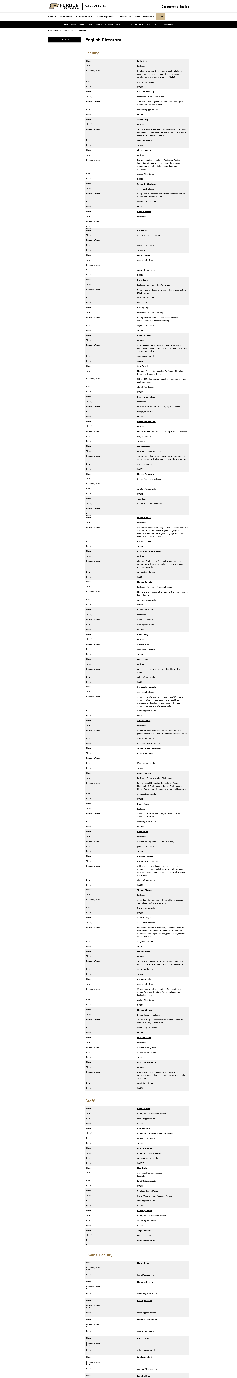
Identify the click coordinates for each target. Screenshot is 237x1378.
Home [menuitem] (66, 24)
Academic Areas (53, 30)
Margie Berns (143, 1263)
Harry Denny (142, 279)
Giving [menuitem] (160, 16)
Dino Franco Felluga (146, 396)
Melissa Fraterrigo (145, 474)
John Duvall (142, 366)
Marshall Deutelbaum (147, 1319)
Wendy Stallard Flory (146, 421)
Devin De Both (143, 1108)
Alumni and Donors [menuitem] (143, 16)
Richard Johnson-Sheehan (149, 551)
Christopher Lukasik (146, 686)
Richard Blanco (144, 211)
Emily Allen (142, 61)
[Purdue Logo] (63, 6)
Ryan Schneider (144, 979)
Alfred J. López (143, 720)
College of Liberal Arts (97, 6)
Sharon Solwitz (144, 1037)
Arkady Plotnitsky (145, 856)
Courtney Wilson (144, 1210)
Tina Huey (141, 498)
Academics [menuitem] (65, 16)
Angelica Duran (144, 335)
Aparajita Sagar (144, 917)
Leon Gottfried (143, 1375)
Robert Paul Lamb (145, 609)
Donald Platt (142, 831)
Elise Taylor (142, 1168)
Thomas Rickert (144, 890)
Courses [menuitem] (98, 24)
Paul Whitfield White (146, 1062)
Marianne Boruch (145, 1281)
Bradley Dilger (143, 307)
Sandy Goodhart (144, 1357)
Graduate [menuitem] (128, 24)
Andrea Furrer (143, 1128)
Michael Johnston (145, 581)
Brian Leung (142, 634)
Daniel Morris (143, 803)
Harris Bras (142, 230)
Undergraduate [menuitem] (167, 24)
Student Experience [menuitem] (105, 16)
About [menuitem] (51, 16)
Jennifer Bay (142, 119)
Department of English (175, 6)
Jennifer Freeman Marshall (149, 748)
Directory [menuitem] (109, 24)
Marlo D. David (144, 255)
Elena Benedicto (144, 150)
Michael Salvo (143, 951)
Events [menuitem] (119, 24)
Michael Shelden (144, 1009)
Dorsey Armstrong (145, 91)
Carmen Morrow (144, 1148)
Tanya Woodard (144, 1230)
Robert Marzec (144, 773)
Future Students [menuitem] (83, 16)
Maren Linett (143, 659)
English (64, 30)
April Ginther (143, 1338)
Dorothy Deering (144, 1300)
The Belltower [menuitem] (152, 24)
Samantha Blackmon (146, 183)
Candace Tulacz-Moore (147, 1190)
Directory (73, 30)
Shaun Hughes (144, 517)
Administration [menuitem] (85, 24)
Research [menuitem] (124, 16)
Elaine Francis (143, 446)
